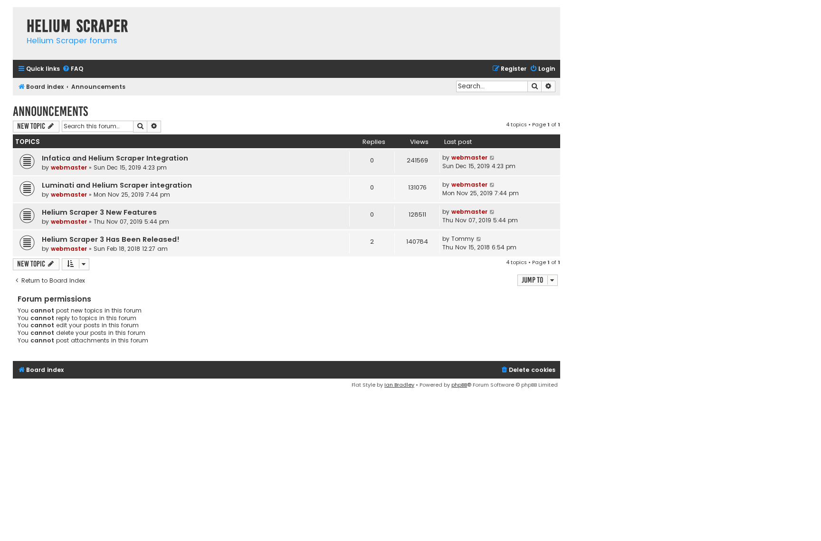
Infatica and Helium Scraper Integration (115, 158)
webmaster (69, 167)
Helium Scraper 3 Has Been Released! (111, 239)
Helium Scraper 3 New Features (99, 212)
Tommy (462, 239)
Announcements (50, 111)
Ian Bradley (399, 385)
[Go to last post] (492, 157)
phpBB (459, 385)
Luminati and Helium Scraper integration (117, 185)
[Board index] (17, 16)
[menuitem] (72, 69)
